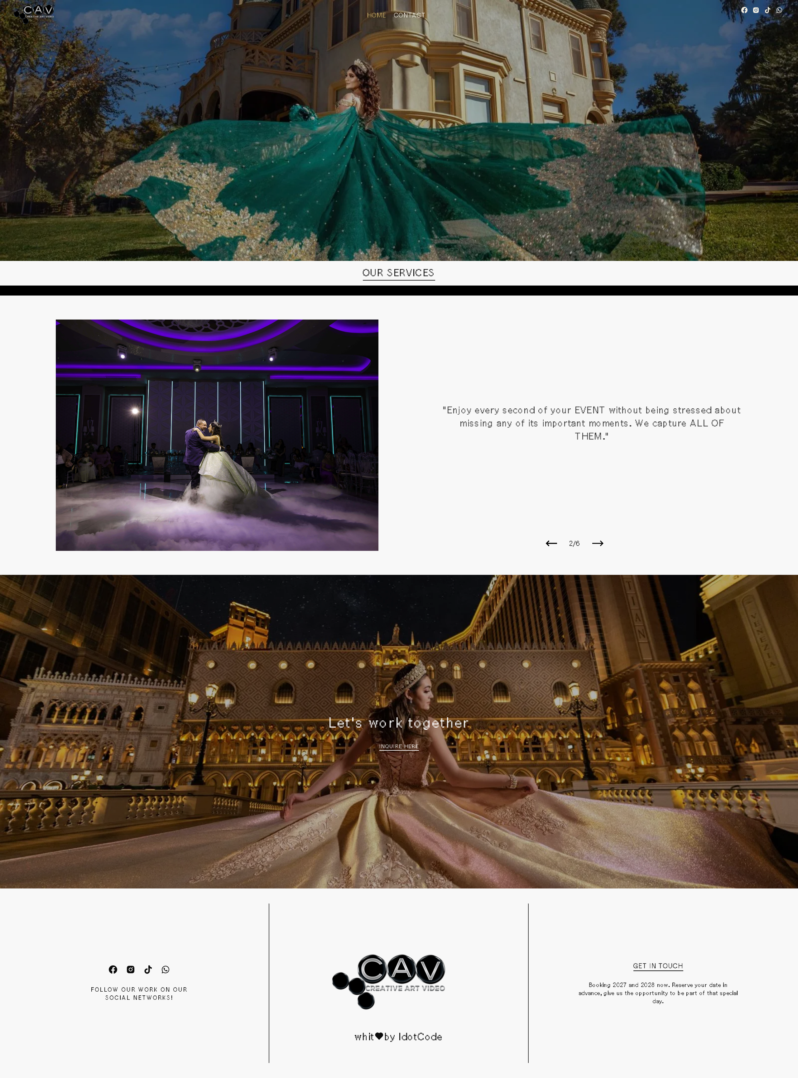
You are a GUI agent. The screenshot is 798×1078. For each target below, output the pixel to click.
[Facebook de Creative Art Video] (744, 10)
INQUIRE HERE (399, 746)
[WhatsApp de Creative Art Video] (779, 10)
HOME (377, 15)
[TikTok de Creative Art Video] (768, 10)
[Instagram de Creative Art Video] (756, 10)
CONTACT (410, 15)
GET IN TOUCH (658, 966)
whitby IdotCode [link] (399, 1037)
